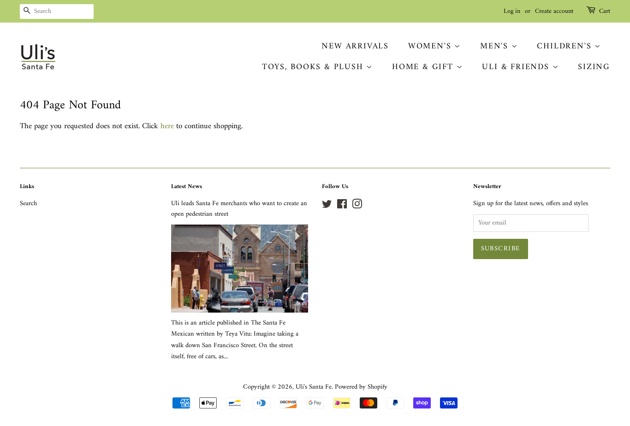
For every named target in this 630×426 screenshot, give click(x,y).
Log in (512, 11)
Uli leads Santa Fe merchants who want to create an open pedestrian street (239, 209)
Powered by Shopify (361, 387)
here (167, 126)
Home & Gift (424, 67)
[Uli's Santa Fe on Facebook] (342, 206)
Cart (604, 11)
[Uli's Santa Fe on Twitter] (327, 206)
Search (28, 203)
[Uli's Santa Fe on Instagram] (357, 206)
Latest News (186, 186)
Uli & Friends (517, 67)
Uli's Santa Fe (314, 387)
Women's (431, 46)
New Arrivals (355, 46)
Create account (554, 11)
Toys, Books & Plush (314, 67)
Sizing (594, 67)
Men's (495, 46)
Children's (565, 46)
